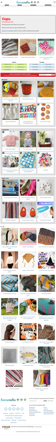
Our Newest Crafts (7, 64)
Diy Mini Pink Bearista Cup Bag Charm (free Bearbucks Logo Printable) (10, 318)
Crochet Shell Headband (45, 220)
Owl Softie (45, 170)
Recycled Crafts (21, 64)
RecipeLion (46, 408)
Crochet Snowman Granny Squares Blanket (28, 170)
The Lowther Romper (28, 149)
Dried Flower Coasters (45, 121)
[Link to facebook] (5, 409)
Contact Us (18, 413)
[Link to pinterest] (14, 409)
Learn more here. (38, 426)
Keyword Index (9, 418)
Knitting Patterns (48, 69)
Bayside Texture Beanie (28, 246)
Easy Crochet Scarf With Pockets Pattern (9, 247)
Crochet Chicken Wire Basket (10, 197)
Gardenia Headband (9, 342)
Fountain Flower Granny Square (28, 57)
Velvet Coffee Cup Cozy (28, 99)
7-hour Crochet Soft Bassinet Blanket (28, 198)
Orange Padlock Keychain (28, 220)
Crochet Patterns (8, 69)
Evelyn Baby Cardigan (10, 149)
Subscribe (14, 420)
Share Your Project (5, 420)
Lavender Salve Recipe (28, 365)
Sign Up (53, 74)
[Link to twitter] (9, 409)
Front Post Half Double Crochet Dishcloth (10, 99)
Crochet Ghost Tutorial (28, 342)
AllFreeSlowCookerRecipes (49, 412)
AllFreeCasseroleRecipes (48, 413)
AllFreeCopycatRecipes (48, 410)
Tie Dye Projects (48, 64)
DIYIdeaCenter (32, 413)
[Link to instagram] (18, 409)
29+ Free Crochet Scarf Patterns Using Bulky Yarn (10, 170)
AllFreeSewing (32, 415)
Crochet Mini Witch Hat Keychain (46, 270)
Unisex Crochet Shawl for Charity (10, 57)
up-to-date (14, 27)
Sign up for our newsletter (8, 30)
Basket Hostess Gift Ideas (46, 149)
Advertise (11, 413)
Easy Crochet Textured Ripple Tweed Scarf (46, 342)
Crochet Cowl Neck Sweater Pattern (9, 271)
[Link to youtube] (22, 409)
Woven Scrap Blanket (14, 388)
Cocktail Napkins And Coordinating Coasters (28, 122)
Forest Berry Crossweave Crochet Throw (28, 294)
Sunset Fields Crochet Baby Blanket (41, 389)
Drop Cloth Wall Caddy (10, 121)
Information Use (33, 75)
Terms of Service (22, 420)
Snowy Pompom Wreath (45, 197)
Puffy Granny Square (9, 365)
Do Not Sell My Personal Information (14, 415)
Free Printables (35, 64)
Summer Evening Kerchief (28, 270)
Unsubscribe (14, 422)
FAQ (23, 413)
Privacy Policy (27, 75)
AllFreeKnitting (32, 408)
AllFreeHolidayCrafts (33, 410)
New (1, 226)
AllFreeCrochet (32, 407)
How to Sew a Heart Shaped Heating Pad (46, 58)
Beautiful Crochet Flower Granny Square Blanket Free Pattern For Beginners (46, 318)
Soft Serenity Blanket (46, 293)
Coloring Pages (35, 69)
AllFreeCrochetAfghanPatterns (35, 412)
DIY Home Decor (21, 69)
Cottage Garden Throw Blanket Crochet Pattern (46, 366)
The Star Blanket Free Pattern (9, 293)
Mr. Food (45, 407)
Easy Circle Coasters (45, 99)
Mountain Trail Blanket (10, 220)
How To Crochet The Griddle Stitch (46, 246)
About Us (6, 413)
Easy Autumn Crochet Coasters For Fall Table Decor (28, 317)
